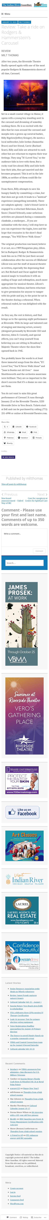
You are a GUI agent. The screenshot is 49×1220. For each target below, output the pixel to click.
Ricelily (13, 1119)
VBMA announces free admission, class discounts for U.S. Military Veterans (25, 1072)
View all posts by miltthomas (13, 484)
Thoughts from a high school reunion (26, 1131)
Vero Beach (9, 457)
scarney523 (15, 1088)
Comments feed (17, 1199)
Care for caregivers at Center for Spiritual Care (36, 497)
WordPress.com (17, 1203)
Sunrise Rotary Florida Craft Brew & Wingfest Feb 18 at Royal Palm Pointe (27, 1081)
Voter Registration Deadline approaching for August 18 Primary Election (25, 1029)
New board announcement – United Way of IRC (12, 498)
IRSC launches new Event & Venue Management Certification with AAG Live (26, 1122)
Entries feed (15, 1196)
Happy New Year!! (31, 1088)
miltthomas (24, 22)
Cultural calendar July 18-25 (22, 1049)
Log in (12, 1192)
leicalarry (14, 1069)
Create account (16, 1188)
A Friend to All (16, 1135)
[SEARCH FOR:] (24, 563)
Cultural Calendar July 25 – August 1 (26, 1002)
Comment (39, 551)
